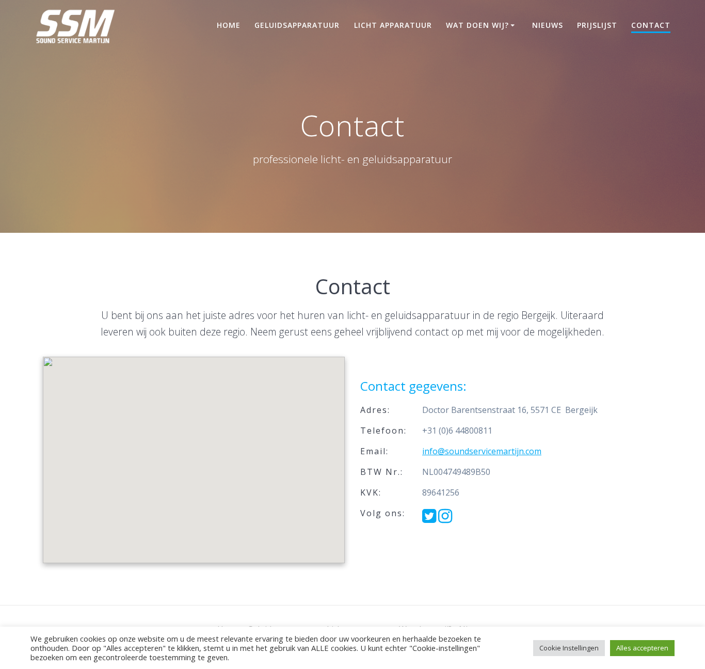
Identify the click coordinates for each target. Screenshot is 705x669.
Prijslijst (597, 25)
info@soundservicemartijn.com (481, 451)
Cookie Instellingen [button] (569, 647)
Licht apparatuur (393, 25)
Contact (650, 25)
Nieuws (547, 25)
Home (229, 25)
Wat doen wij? (477, 25)
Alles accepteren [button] (642, 647)
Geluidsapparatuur (297, 25)
